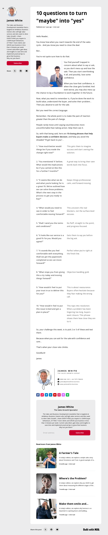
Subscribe (18, 63)
